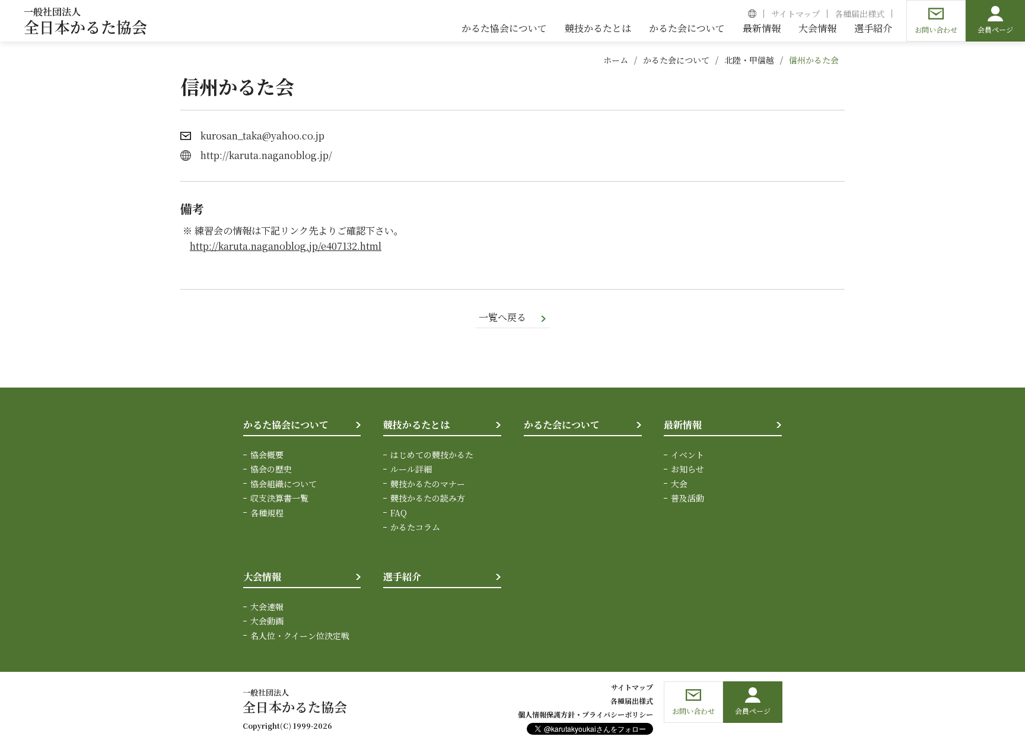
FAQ (398, 513)
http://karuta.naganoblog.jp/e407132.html (285, 246)
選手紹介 (402, 576)
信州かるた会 (814, 60)
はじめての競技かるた (431, 455)
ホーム (615, 60)
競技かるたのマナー (427, 484)
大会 (679, 484)
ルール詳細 (411, 469)
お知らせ (687, 469)
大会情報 (262, 576)
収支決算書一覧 (279, 498)
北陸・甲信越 (749, 60)
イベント (687, 455)
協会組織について (283, 484)
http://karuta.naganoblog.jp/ (266, 155)
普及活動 (687, 498)
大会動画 (267, 621)
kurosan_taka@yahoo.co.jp (262, 135)
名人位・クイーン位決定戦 (299, 636)
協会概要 (267, 455)
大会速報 (267, 606)
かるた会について (676, 60)
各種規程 (267, 513)
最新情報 (683, 424)
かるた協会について (286, 424)
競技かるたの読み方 (427, 498)
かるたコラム (415, 527)
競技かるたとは (416, 424)
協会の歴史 (271, 469)
